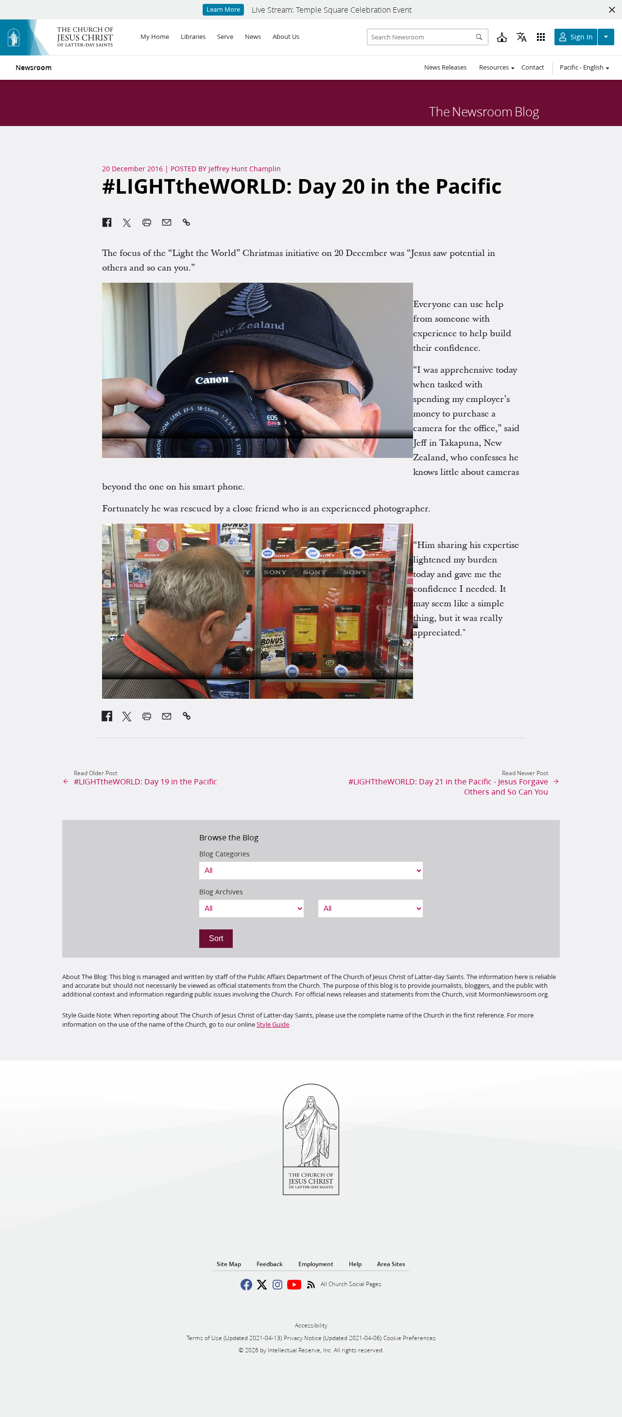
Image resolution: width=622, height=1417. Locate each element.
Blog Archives (221, 892)
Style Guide (273, 1024)
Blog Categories (224, 854)
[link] (107, 716)
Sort (216, 938)
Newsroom (34, 67)
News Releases (445, 67)
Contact (532, 67)
